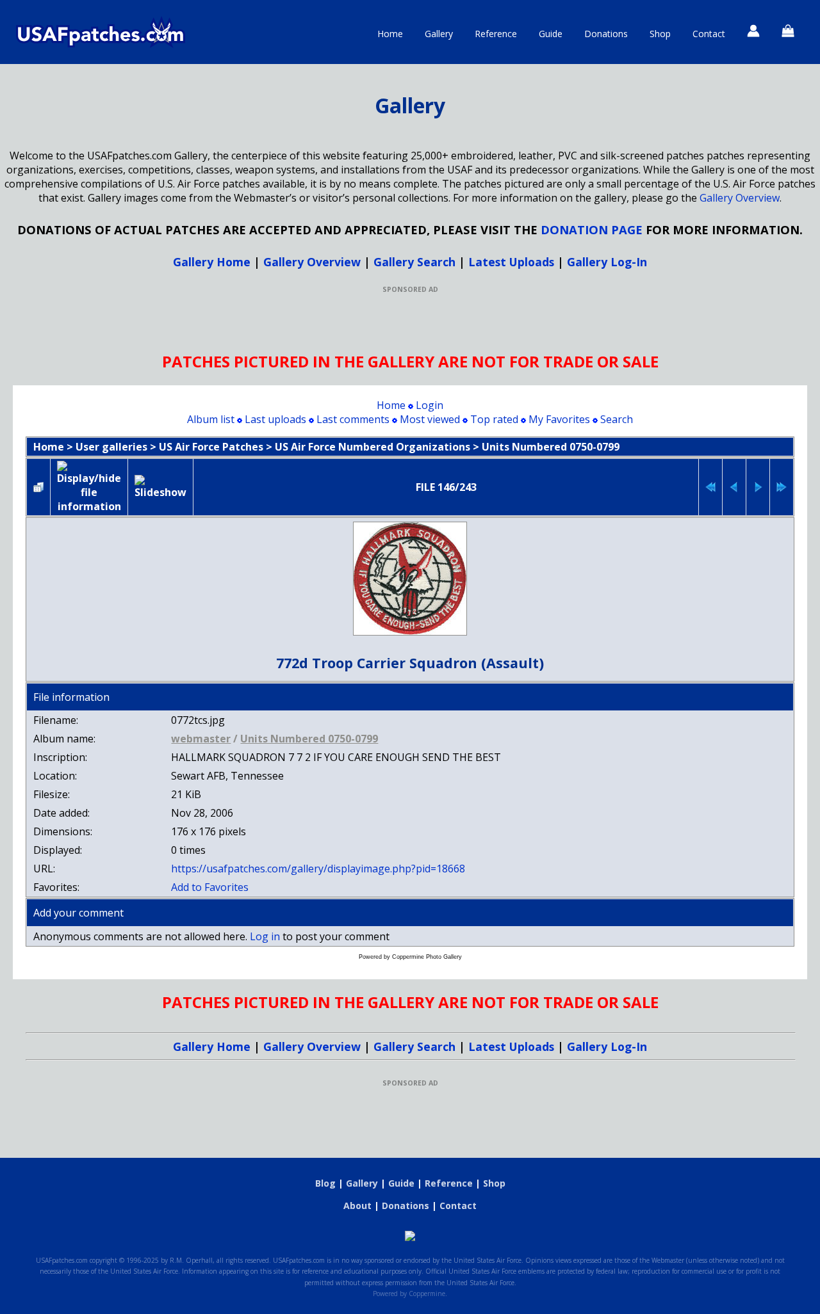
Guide (550, 34)
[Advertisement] (410, 322)
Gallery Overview (740, 198)
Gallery (439, 34)
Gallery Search (414, 261)
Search (616, 419)
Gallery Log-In (607, 261)
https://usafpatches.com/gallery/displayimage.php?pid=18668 (318, 868)
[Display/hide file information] (89, 487)
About (357, 1205)
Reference (496, 34)
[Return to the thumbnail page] (38, 487)
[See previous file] (734, 487)
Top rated (494, 419)
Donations (606, 34)
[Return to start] (710, 487)
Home (390, 34)
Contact (709, 34)
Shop (660, 34)
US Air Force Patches (211, 447)
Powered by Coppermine (409, 1293)
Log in (265, 936)
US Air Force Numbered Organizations (372, 447)
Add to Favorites (210, 887)
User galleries (111, 447)
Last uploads (275, 419)
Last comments (353, 419)
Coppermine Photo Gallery (427, 957)
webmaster (201, 739)
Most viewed (430, 419)
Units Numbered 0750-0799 (550, 447)
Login (429, 405)
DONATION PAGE (592, 229)
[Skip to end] (781, 487)
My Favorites (559, 419)
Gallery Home (211, 261)
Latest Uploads (511, 261)
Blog (325, 1183)
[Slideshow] (160, 487)
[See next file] (757, 487)
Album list (210, 419)
